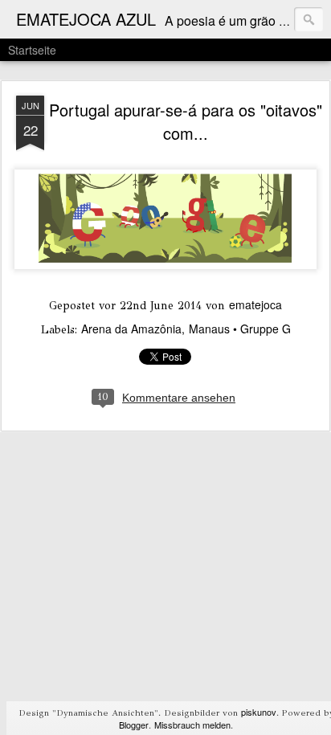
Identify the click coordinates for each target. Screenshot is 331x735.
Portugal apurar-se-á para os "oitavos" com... (185, 121)
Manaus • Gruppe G (240, 329)
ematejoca (255, 304)
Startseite (32, 50)
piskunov (258, 711)
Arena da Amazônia (131, 329)
